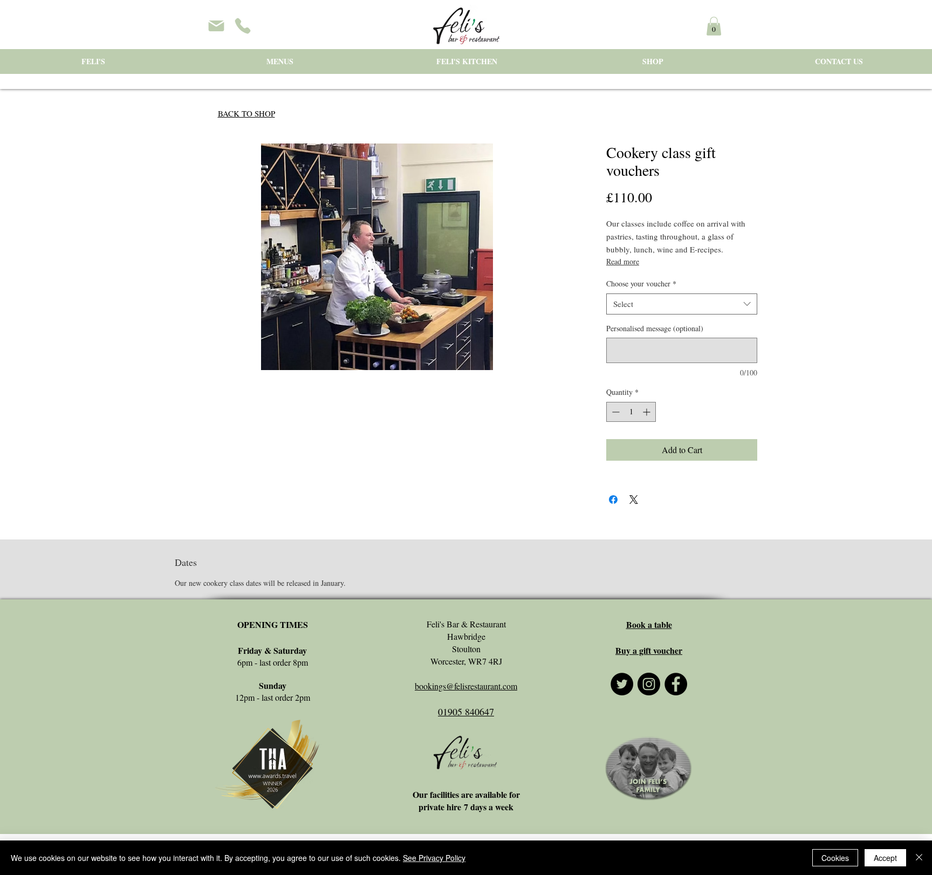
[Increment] (647, 411)
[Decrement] (614, 411)
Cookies (835, 857)
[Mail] (216, 26)
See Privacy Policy (434, 857)
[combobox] (681, 304)
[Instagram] (649, 684)
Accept (885, 857)
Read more (622, 261)
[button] (714, 26)
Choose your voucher (641, 283)
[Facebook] (675, 684)
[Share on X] (633, 499)
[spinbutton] (631, 411)
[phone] (242, 26)
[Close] (919, 857)
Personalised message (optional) (654, 328)
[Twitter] (622, 684)
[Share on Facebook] (613, 499)
